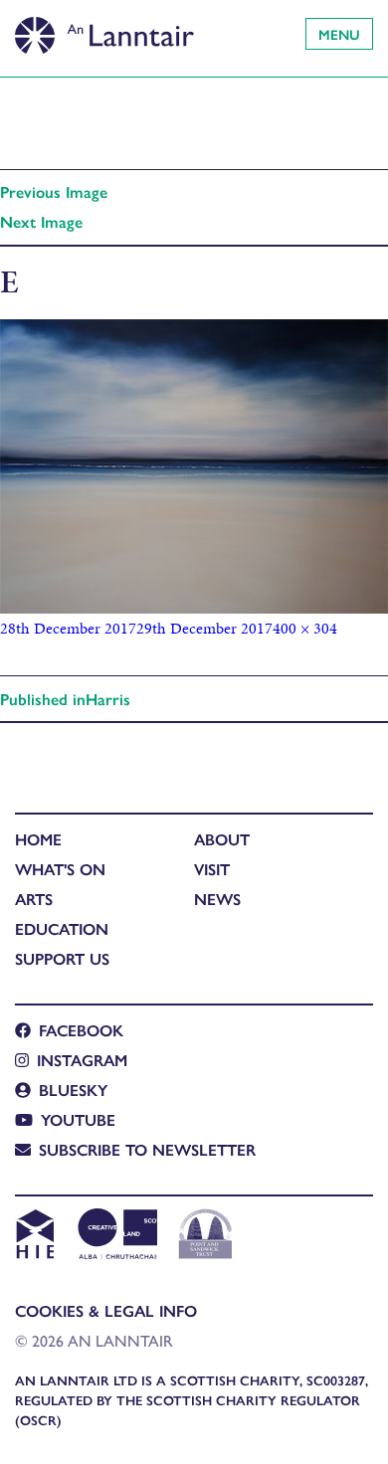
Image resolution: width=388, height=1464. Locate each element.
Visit (212, 868)
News (217, 898)
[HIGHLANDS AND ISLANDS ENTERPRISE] (34, 1236)
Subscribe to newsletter (147, 1149)
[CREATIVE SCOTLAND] (116, 1236)
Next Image (41, 221)
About (222, 838)
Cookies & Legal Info (106, 1310)
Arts (34, 898)
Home (38, 838)
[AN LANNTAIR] (104, 30)
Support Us (62, 958)
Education (61, 928)
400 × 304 (305, 628)
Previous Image (53, 191)
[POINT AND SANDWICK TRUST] (205, 1236)
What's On (60, 868)
